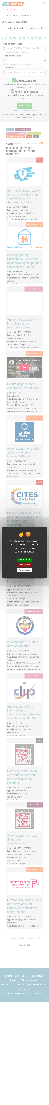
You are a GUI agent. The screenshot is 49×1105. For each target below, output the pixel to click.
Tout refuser (24, 565)
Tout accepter (25, 559)
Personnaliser (24, 570)
